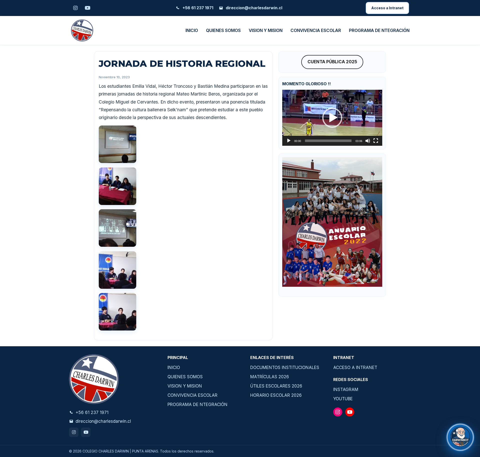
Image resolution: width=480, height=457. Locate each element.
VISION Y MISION (265, 30)
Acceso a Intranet (387, 8)
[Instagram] (73, 432)
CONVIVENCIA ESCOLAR (315, 30)
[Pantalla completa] (375, 140)
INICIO (192, 30)
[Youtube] (85, 432)
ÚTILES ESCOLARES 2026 (276, 386)
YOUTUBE (343, 398)
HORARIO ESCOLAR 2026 (276, 395)
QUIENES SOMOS (223, 30)
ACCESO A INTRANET (355, 367)
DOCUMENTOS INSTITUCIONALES (284, 367)
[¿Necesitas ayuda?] (460, 437)
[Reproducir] (288, 140)
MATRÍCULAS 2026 (269, 376)
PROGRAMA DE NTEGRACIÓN (379, 30)
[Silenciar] (367, 140)
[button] (332, 118)
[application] (332, 118)
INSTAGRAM (345, 389)
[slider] (328, 141)
